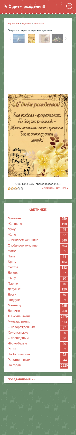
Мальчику (14, 305)
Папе (11, 256)
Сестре (13, 267)
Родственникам (19, 359)
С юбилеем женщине (23, 240)
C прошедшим (18, 338)
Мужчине (14, 218)
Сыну (12, 278)
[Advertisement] (38, 69)
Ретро (12, 348)
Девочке (14, 310)
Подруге (14, 300)
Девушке (14, 289)
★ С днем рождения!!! (25, 6)
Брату (12, 261)
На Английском (19, 354)
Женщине (15, 223)
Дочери (13, 272)
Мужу (12, 229)
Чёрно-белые (17, 343)
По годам (14, 365)
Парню (13, 283)
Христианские (18, 332)
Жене (12, 234)
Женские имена (19, 316)
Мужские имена (19, 321)
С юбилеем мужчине (23, 245)
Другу (12, 294)
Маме (12, 251)
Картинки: (38, 209)
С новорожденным (21, 327)
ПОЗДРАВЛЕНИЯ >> (21, 379)
